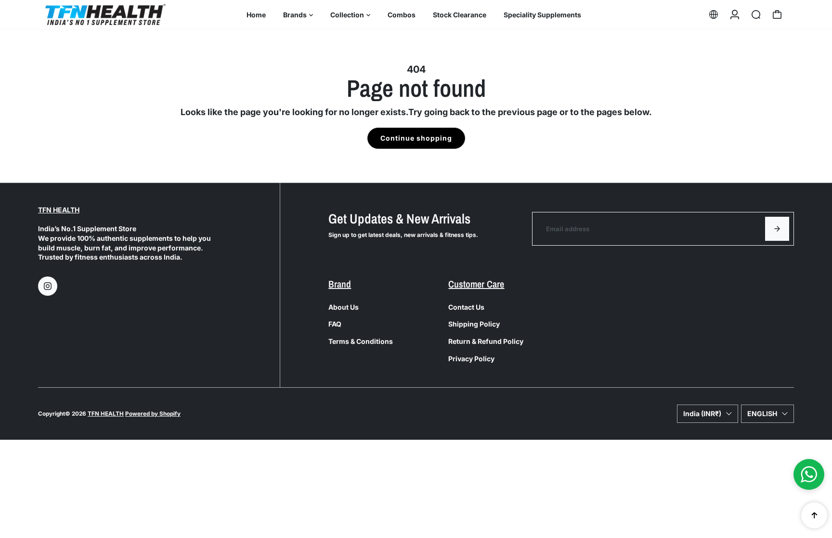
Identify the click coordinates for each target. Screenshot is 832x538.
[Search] (756, 14)
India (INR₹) (702, 413)
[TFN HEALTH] (105, 14)
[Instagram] (47, 286)
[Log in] (734, 14)
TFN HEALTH (58, 210)
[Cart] (777, 14)
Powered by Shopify (153, 413)
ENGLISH (762, 413)
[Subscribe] (777, 228)
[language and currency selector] (713, 14)
